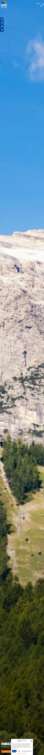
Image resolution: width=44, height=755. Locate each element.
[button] (31, 740)
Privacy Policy (24, 753)
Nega (19, 751)
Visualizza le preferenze (26, 751)
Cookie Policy (19, 753)
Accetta (14, 751)
